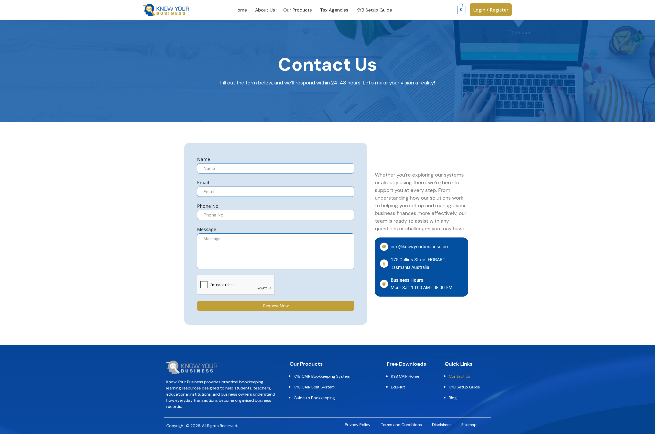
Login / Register (490, 10)
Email (203, 182)
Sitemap (469, 425)
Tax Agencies (334, 10)
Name (203, 159)
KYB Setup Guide (374, 10)
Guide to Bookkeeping (314, 398)
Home (240, 10)
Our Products (297, 10)
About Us (265, 10)
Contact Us (459, 376)
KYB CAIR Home (405, 376)
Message (206, 229)
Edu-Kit (398, 387)
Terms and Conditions (401, 425)
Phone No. (208, 206)
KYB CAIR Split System (314, 387)
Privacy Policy (357, 425)
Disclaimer (441, 425)
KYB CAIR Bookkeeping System (322, 376)
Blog (453, 398)
